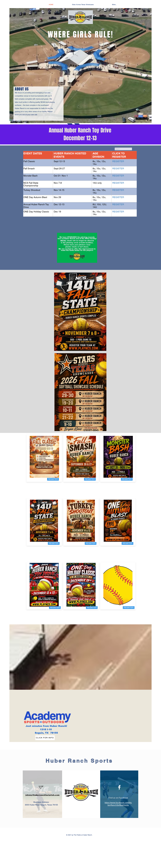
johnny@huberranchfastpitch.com (42, 795)
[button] (128, 607)
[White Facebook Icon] (119, 787)
